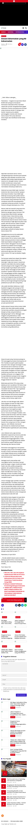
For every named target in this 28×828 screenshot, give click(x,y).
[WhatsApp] (25, 605)
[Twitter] (19, 605)
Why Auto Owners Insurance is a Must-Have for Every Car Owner (16, 797)
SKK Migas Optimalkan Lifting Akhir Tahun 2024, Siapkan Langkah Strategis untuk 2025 (7, 622)
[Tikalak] (3, 28)
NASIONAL (4, 36)
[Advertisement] (14, 82)
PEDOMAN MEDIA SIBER (16, 821)
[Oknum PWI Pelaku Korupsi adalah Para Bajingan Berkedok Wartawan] (21, 630)
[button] (23, 28)
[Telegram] (22, 605)
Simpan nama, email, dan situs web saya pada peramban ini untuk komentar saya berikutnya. (14, 689)
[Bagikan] (25, 44)
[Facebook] (16, 605)
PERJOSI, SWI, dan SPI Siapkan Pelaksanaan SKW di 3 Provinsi (14, 573)
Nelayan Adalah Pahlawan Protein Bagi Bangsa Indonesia (14, 585)
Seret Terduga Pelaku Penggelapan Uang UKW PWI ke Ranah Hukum (20, 651)
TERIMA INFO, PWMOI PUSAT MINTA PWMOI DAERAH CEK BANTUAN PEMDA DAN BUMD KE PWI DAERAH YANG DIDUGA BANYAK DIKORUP (14, 591)
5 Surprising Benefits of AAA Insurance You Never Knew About (16, 791)
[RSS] (2, 815)
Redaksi (3, 44)
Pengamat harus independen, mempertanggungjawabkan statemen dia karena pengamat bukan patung (7, 636)
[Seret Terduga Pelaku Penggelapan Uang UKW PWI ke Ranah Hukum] (21, 644)
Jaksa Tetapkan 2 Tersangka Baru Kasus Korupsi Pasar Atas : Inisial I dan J (20, 622)
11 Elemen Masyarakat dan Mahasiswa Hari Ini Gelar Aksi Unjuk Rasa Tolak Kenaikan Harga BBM (14, 579)
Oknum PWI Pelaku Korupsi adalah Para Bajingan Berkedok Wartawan (20, 636)
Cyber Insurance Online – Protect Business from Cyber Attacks (16, 803)
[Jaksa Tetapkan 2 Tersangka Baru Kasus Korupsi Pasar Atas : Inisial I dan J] (21, 615)
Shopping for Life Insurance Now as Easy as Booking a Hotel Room (16, 785)
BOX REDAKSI (4, 821)
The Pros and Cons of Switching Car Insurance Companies (16, 779)
